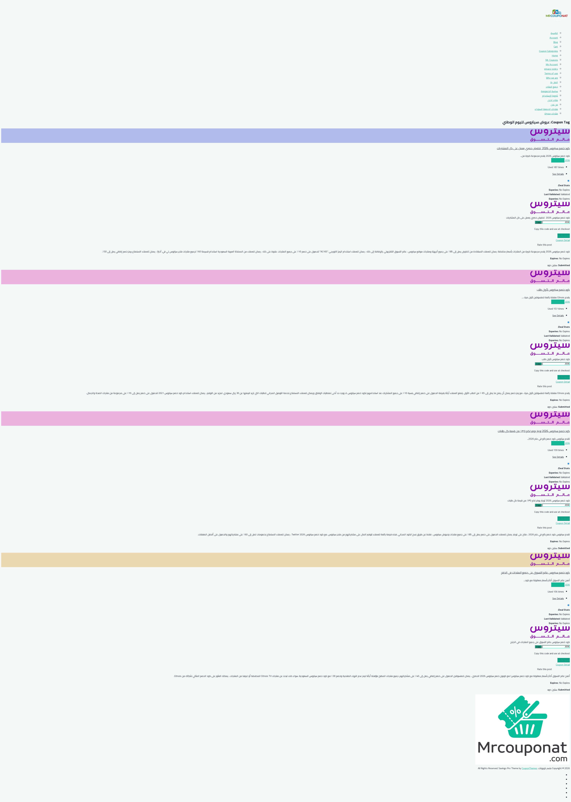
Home (555, 55)
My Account (552, 64)
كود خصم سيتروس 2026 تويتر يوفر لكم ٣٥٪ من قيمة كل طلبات (534, 431)
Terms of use (551, 73)
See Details (558, 174)
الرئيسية (554, 33)
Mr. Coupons (551, 60)
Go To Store (563, 236)
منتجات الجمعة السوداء (546, 109)
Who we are (552, 78)
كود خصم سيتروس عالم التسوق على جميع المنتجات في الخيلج (535, 572)
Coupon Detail (563, 240)
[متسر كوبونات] (557, 26)
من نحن (554, 104)
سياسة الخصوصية (549, 91)
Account (554, 37)
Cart (556, 46)
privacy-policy (551, 69)
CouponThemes (529, 768)
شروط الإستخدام (550, 95)
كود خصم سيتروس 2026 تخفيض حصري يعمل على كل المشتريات (533, 148)
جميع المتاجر (552, 87)
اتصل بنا (554, 82)
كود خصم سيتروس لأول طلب (553, 289)
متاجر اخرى (553, 100)
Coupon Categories (548, 51)
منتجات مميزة (551, 113)
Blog (555, 42)
